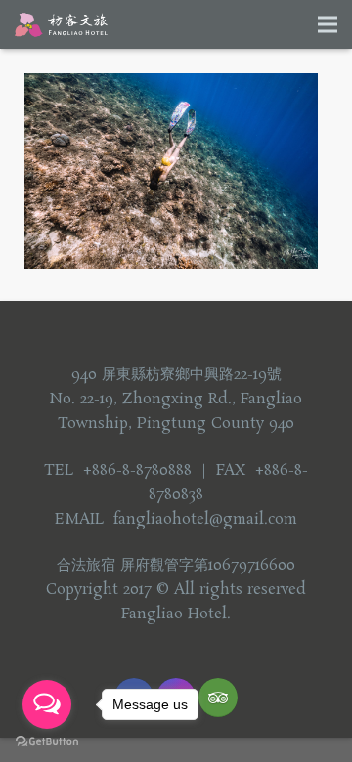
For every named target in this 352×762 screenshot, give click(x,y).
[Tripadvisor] (218, 697)
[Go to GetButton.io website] (47, 742)
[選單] (327, 24)
